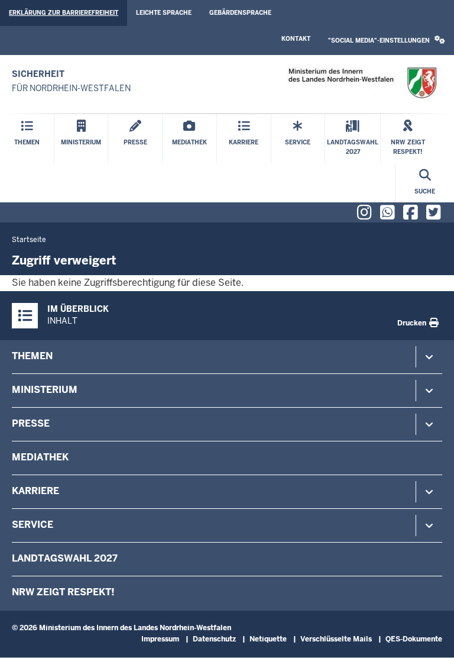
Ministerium (44, 389)
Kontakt (295, 39)
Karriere (35, 491)
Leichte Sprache (164, 13)
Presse (31, 423)
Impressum (160, 639)
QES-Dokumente (413, 639)
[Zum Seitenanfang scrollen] (430, 636)
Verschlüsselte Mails (336, 639)
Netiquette (268, 639)
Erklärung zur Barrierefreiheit (63, 13)
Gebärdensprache (240, 13)
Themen (32, 356)
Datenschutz (214, 639)
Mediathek (40, 457)
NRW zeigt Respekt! (63, 592)
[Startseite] (362, 83)
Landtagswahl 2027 (65, 558)
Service (32, 524)
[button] (386, 40)
